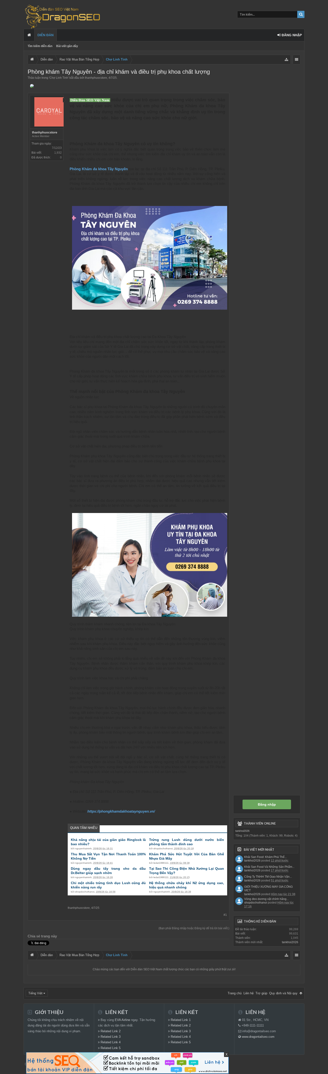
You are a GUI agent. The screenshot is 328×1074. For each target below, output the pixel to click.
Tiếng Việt (35, 993)
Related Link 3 (111, 1036)
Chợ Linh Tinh (58, 77)
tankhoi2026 (242, 830)
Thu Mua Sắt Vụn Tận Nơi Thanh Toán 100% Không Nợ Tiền (108, 856)
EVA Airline (122, 1020)
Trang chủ (29, 35)
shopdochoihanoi (163, 848)
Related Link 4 (111, 1042)
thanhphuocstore (96, 77)
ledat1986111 (161, 863)
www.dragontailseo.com (258, 1036)
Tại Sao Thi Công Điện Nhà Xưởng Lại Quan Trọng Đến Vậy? (186, 871)
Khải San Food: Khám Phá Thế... (265, 857)
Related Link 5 (111, 1048)
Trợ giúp (261, 993)
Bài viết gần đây (67, 46)
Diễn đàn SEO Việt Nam (146, 969)
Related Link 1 (181, 1020)
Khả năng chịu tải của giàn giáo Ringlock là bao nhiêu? (108, 842)
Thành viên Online (260, 823)
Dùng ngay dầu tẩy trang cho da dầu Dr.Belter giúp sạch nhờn (108, 871)
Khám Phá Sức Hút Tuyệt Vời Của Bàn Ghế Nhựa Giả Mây (186, 856)
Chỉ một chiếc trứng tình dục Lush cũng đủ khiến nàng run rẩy (108, 885)
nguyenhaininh (83, 848)
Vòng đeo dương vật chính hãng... (266, 899)
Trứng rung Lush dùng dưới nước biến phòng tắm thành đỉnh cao (186, 842)
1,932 (58, 152)
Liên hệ (248, 993)
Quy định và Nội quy (283, 993)
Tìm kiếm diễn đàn (40, 46)
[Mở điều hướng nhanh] (286, 59)
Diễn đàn (45, 35)
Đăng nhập (267, 804)
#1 (225, 915)
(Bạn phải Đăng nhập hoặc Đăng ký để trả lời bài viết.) (193, 928)
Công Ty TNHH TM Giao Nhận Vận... (268, 876)
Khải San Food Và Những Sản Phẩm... (269, 867)
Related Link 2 (111, 1031)
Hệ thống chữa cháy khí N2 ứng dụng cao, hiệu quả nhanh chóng (186, 885)
